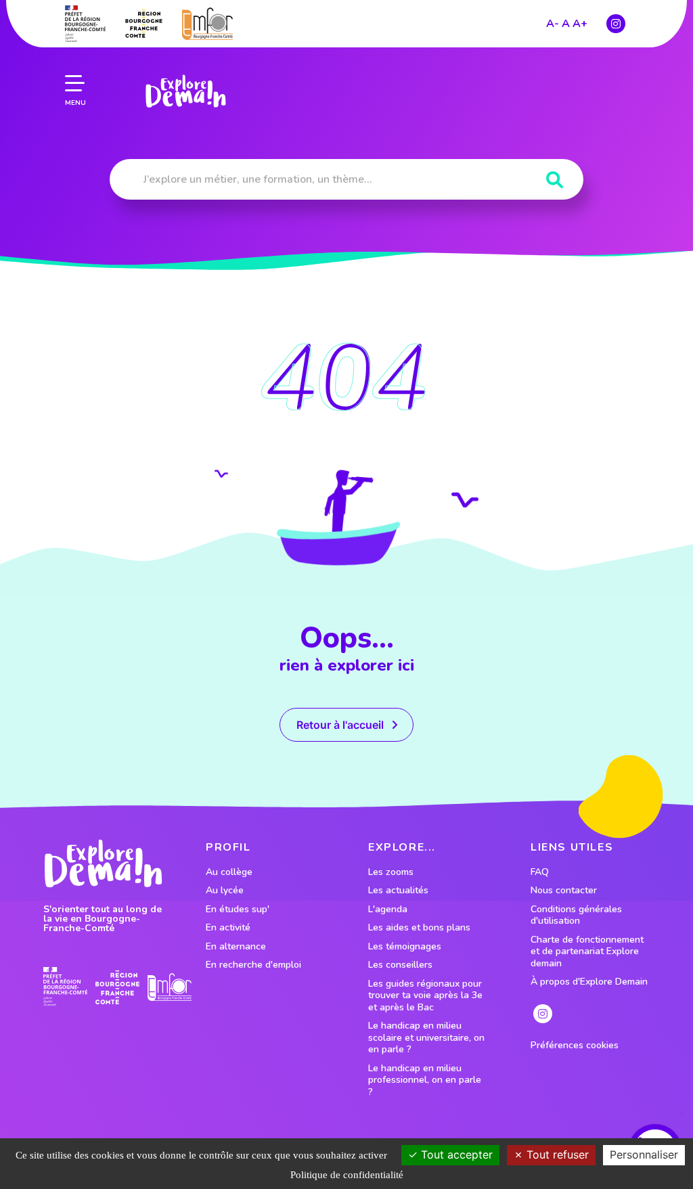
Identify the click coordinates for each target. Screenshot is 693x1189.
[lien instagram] (615, 23)
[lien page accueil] (185, 91)
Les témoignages (404, 947)
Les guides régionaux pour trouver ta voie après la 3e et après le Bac (425, 996)
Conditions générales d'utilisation (576, 915)
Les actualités (398, 890)
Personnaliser (644, 1154)
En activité (228, 928)
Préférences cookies (575, 1045)
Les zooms (390, 872)
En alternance (236, 947)
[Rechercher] (555, 180)
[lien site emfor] (207, 23)
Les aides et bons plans (419, 928)
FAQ (540, 872)
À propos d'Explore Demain (589, 982)
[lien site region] (144, 23)
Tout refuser (556, 1154)
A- (552, 23)
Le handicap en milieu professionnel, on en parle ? (424, 1080)
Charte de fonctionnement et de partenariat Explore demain (587, 952)
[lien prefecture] (85, 23)
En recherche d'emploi (253, 965)
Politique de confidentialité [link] (346, 1174)
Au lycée (225, 890)
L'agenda (387, 909)
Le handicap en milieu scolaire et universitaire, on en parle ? (426, 1038)
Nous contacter (564, 890)
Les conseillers (400, 965)
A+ (580, 23)
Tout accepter (455, 1154)
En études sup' (237, 909)
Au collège (229, 872)
